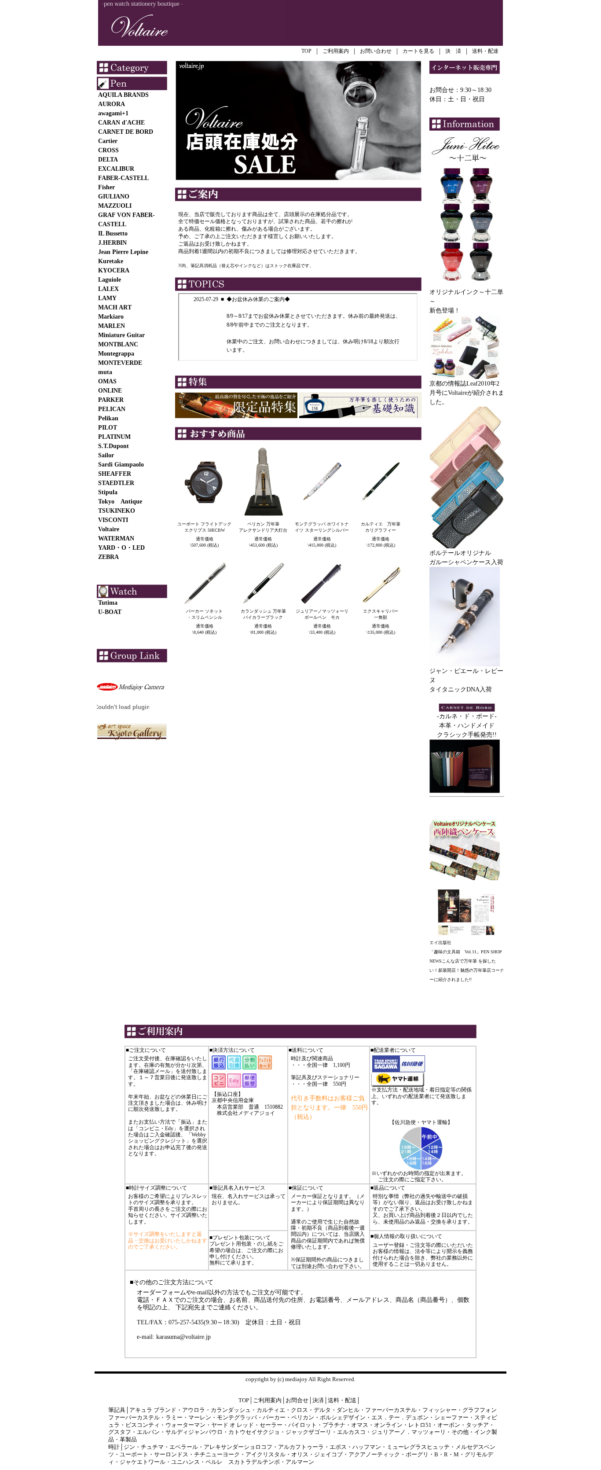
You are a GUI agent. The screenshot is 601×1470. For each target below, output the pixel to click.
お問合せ (297, 1400)
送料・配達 (485, 51)
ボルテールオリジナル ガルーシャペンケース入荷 (466, 558)
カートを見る (418, 51)
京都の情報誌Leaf (453, 383)
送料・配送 (342, 1400)
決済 (318, 1400)
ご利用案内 (335, 51)
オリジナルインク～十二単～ (466, 297)
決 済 (453, 51)
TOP (306, 51)
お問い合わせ (376, 51)
